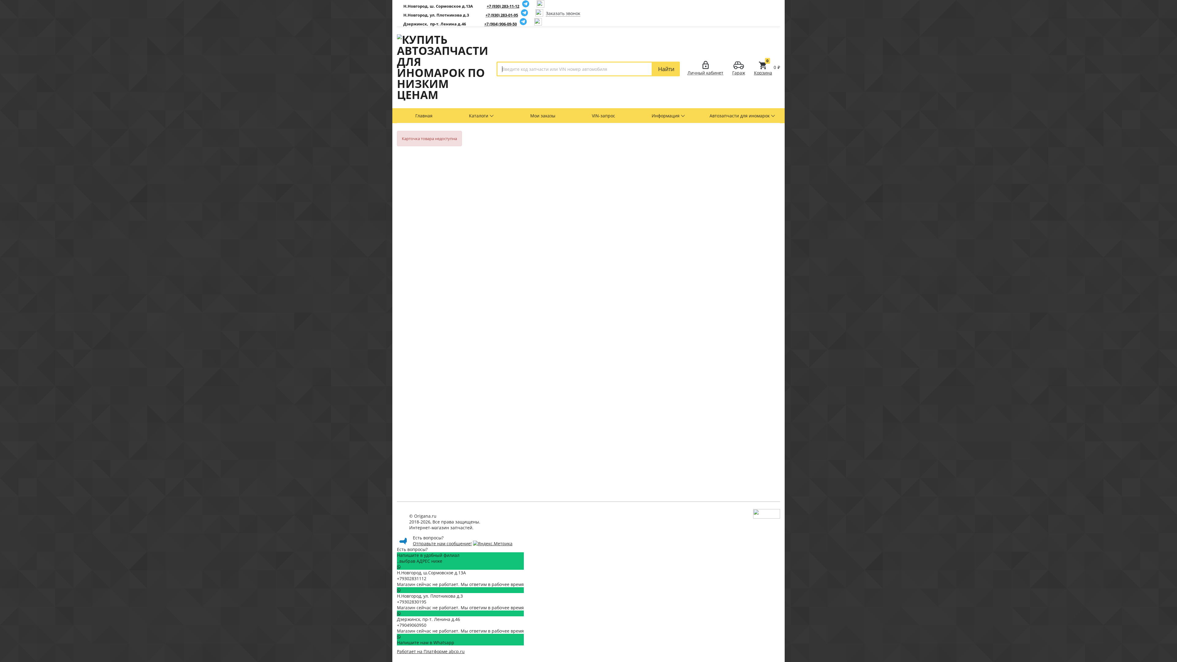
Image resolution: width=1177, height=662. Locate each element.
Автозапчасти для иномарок (740, 116)
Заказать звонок (563, 13)
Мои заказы (542, 116)
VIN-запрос (603, 116)
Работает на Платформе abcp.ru (431, 651)
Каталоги (479, 116)
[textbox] (575, 69)
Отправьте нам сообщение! (442, 543)
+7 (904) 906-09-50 (500, 24)
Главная (423, 116)
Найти (666, 69)
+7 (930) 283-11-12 (503, 6)
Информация (666, 116)
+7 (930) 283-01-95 (502, 15)
